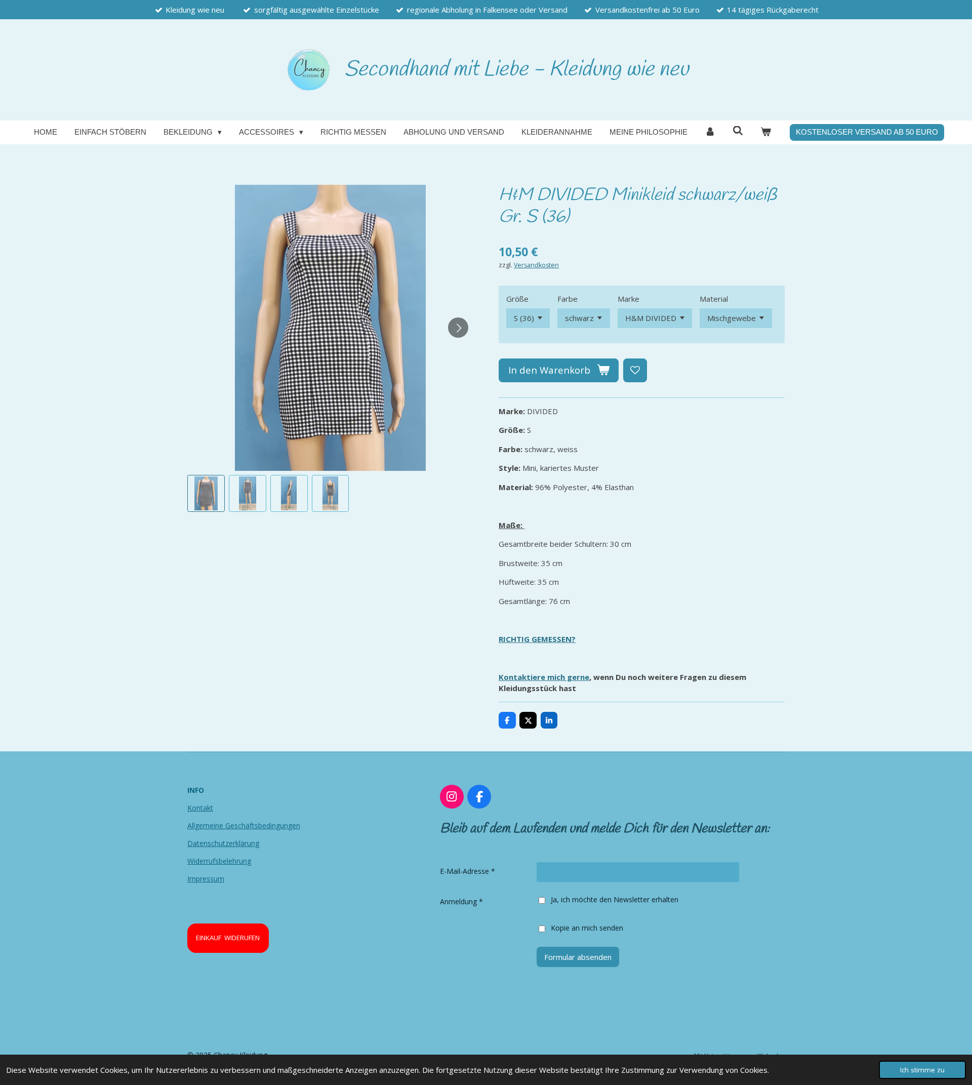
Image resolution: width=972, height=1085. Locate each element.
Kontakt (200, 808)
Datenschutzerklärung (223, 843)
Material (714, 299)
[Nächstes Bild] (458, 327)
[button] (206, 493)
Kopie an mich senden (587, 928)
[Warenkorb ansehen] (765, 132)
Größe (517, 299)
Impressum (205, 878)
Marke (628, 299)
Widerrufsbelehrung (219, 861)
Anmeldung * (461, 901)
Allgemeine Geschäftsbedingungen (243, 825)
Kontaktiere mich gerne (544, 677)
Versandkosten (536, 265)
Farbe (567, 299)
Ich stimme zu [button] (922, 1069)
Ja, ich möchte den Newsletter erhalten (614, 899)
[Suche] (737, 131)
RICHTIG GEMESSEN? (537, 639)
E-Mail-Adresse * (467, 871)
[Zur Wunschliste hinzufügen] (635, 370)
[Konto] (710, 132)
